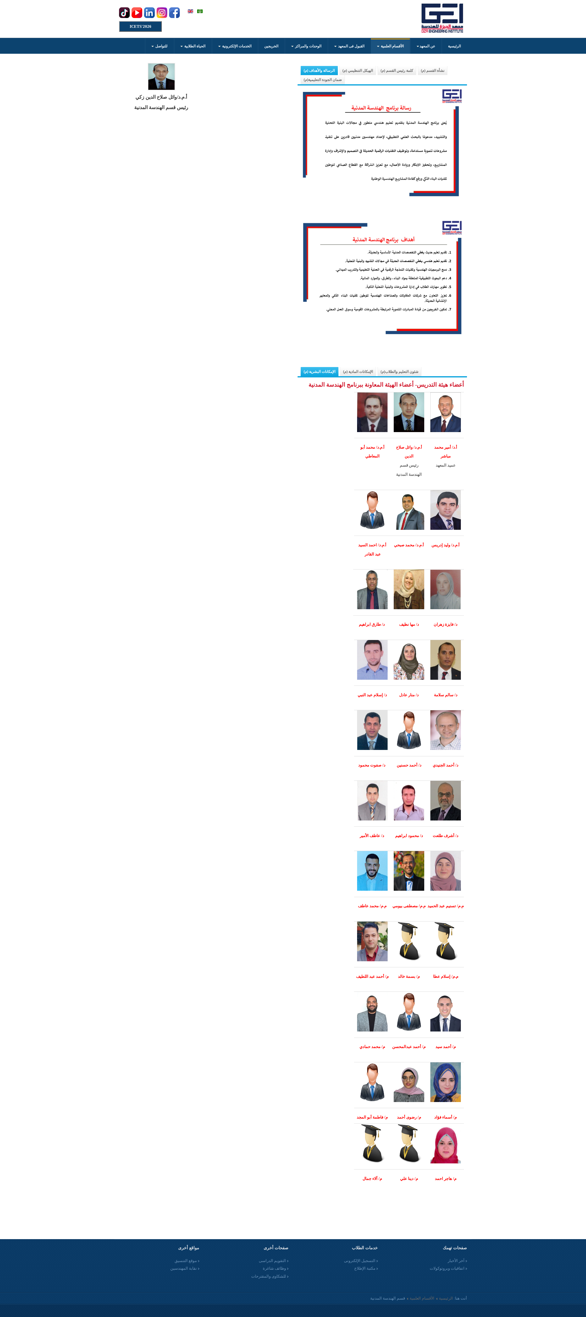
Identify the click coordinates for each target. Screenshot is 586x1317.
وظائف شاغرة (274, 1268)
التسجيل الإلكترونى (359, 1260)
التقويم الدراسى (272, 1260)
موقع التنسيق (186, 1260)
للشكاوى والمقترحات (268, 1276)
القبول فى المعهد (350, 46)
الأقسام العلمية (392, 46)
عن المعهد (427, 46)
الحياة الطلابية (194, 46)
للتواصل (161, 46)
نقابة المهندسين (183, 1268)
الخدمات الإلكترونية (236, 46)
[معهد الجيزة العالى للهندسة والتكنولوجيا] (442, 18)
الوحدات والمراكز (307, 46)
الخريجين (271, 46)
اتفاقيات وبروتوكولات (447, 1268)
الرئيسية (454, 46)
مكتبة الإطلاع (364, 1268)
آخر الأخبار (456, 1260)
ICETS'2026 (140, 26)
